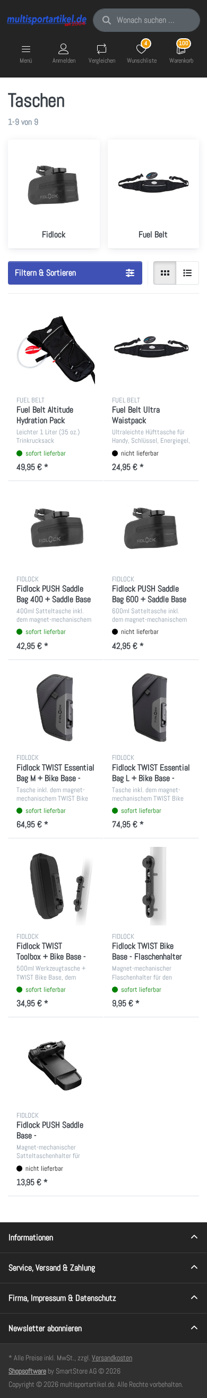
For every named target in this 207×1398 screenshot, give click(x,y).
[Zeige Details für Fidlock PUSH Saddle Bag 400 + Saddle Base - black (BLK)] (55, 529)
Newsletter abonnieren (45, 1328)
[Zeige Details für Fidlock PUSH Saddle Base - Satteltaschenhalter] (55, 1065)
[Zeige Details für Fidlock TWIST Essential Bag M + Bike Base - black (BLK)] (55, 707)
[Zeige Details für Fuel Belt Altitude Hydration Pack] (55, 350)
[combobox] (146, 20)
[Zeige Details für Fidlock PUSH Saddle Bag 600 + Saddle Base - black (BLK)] (151, 529)
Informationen (30, 1237)
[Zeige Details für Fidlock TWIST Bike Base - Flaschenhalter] (151, 886)
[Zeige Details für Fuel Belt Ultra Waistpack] (151, 350)
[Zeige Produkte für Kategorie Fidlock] (53, 185)
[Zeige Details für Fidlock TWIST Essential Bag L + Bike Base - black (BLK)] (151, 707)
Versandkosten (112, 1357)
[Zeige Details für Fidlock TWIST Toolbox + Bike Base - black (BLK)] (55, 886)
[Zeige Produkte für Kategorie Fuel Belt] (153, 185)
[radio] (165, 273)
